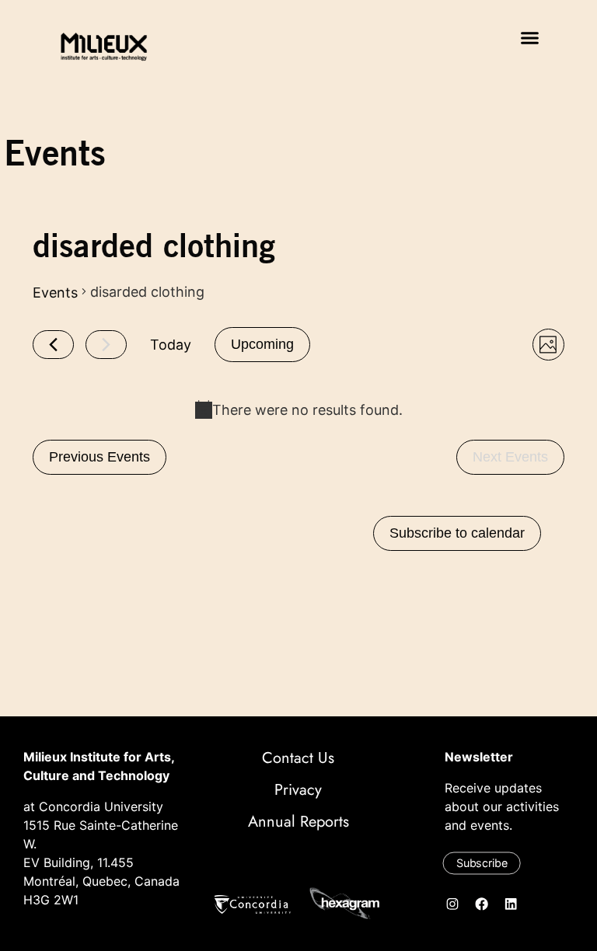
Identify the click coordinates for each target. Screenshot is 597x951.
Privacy (298, 790)
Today (170, 344)
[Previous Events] (53, 344)
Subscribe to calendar (457, 533)
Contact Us (298, 758)
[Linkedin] (511, 903)
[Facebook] (482, 903)
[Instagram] (453, 903)
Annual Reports (298, 821)
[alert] (298, 410)
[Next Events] (106, 344)
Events (55, 292)
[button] (530, 38)
